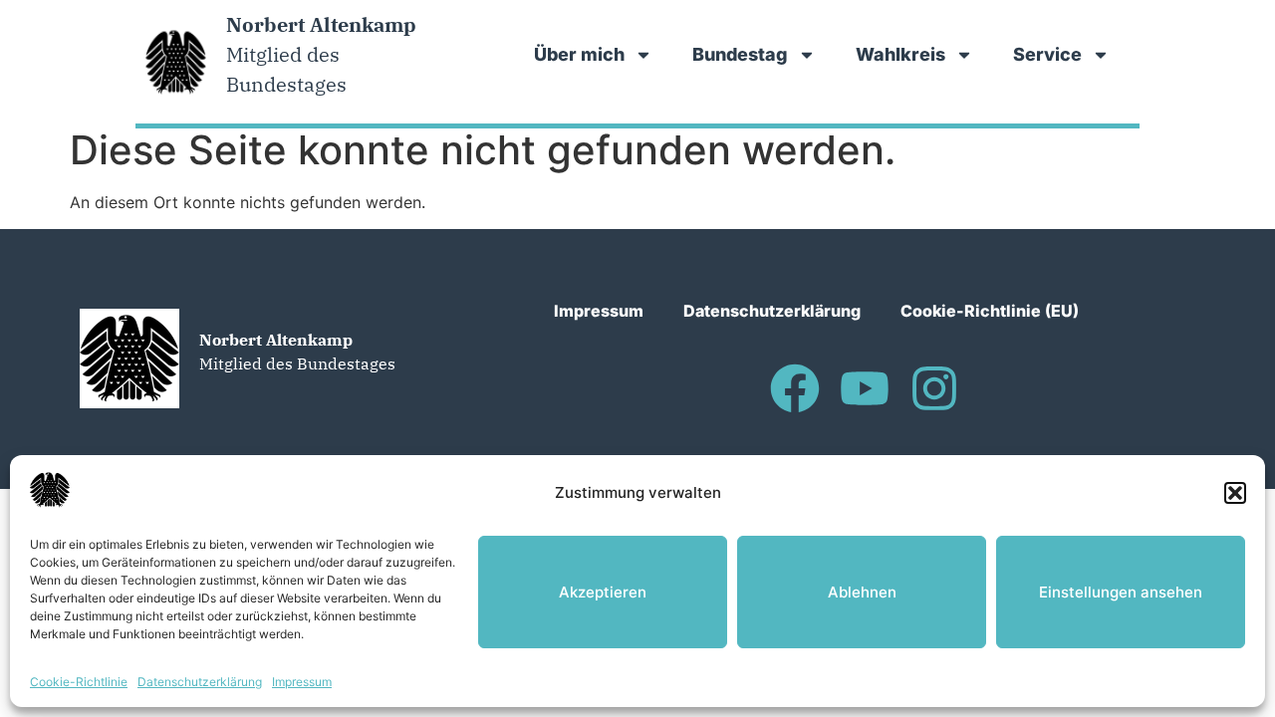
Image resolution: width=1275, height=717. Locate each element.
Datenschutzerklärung (199, 681)
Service (1047, 54)
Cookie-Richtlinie (79, 681)
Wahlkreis (900, 54)
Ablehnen (862, 592)
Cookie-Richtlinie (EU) (989, 311)
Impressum (302, 681)
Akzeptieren (602, 592)
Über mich (579, 54)
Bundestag (740, 54)
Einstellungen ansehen (1120, 592)
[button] (1235, 493)
